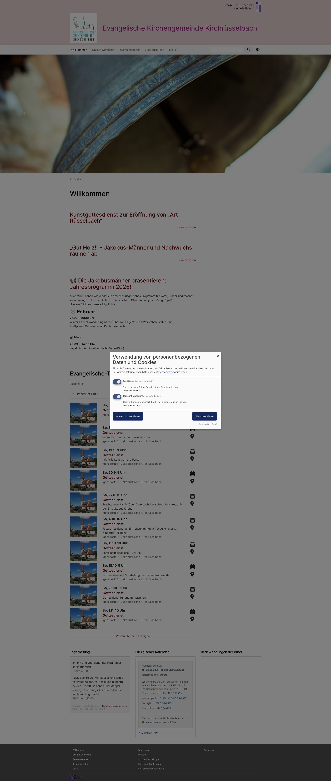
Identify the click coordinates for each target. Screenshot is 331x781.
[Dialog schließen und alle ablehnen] (218, 354)
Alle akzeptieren (204, 416)
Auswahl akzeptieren (128, 416)
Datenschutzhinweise (168, 371)
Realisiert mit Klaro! (208, 424)
